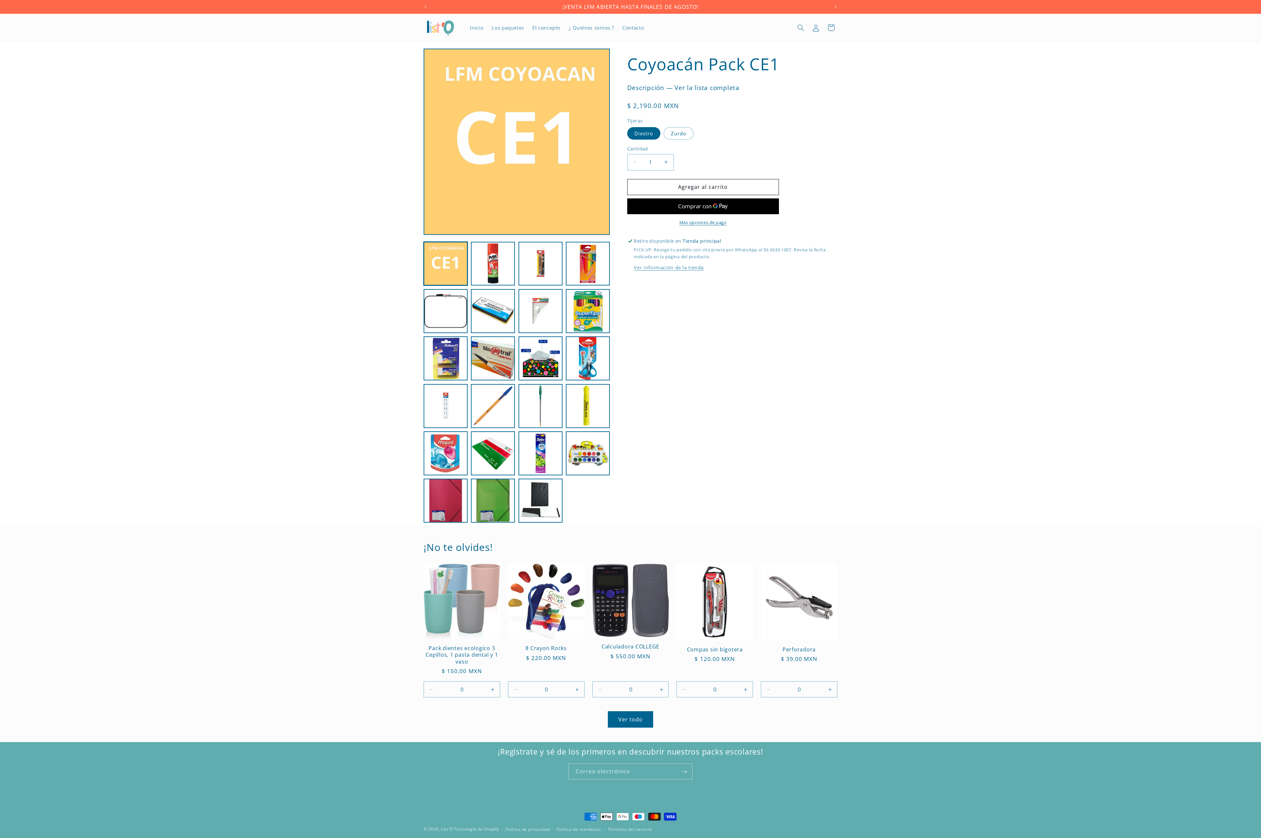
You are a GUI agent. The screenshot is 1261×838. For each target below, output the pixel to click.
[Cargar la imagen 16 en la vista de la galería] (588, 406)
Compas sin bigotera (715, 649)
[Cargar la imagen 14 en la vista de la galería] (493, 406)
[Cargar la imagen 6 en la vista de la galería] (493, 311)
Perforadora (799, 649)
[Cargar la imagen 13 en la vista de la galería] (446, 406)
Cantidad (637, 148)
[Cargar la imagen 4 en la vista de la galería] (588, 264)
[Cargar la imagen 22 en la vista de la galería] (493, 501)
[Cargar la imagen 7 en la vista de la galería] (541, 311)
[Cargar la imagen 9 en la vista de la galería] (446, 358)
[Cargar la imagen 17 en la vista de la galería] (446, 453)
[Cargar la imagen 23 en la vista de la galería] (541, 501)
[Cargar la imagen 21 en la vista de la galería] (446, 501)
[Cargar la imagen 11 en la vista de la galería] (541, 358)
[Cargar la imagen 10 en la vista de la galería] (493, 358)
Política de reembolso (579, 829)
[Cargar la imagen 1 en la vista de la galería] (446, 264)
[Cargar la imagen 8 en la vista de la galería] (588, 311)
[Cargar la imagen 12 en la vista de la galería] (588, 358)
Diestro (643, 133)
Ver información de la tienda (669, 267)
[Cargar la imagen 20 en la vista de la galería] (588, 453)
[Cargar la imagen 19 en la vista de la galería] (541, 453)
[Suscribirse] (684, 771)
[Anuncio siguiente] (835, 6)
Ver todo (630, 719)
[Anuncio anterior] (425, 6)
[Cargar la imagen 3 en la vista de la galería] (541, 264)
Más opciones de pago (703, 222)
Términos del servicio (630, 829)
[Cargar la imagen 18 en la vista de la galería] (493, 453)
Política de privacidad (528, 829)
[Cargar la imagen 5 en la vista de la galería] (446, 311)
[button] (800, 27)
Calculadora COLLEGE (630, 646)
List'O (447, 829)
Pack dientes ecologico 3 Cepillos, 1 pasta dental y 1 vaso (462, 655)
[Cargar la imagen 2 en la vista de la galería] (493, 264)
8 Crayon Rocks (546, 648)
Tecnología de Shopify (476, 829)
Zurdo (678, 133)
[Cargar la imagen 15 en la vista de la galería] (541, 406)
